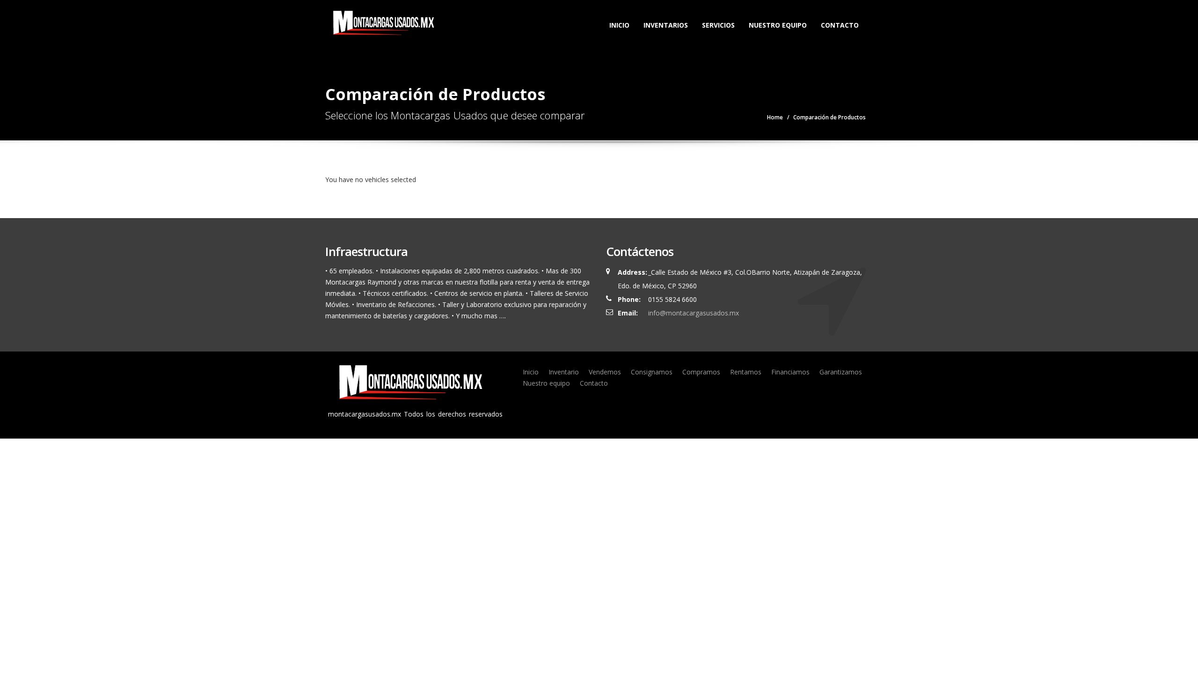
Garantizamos (840, 371)
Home (775, 117)
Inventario (563, 371)
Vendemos (605, 371)
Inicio (619, 25)
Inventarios (665, 25)
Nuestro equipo (546, 383)
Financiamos (790, 371)
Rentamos (745, 371)
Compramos (701, 371)
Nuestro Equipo (778, 25)
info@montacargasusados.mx (693, 312)
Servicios (718, 25)
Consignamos (651, 371)
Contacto (840, 25)
